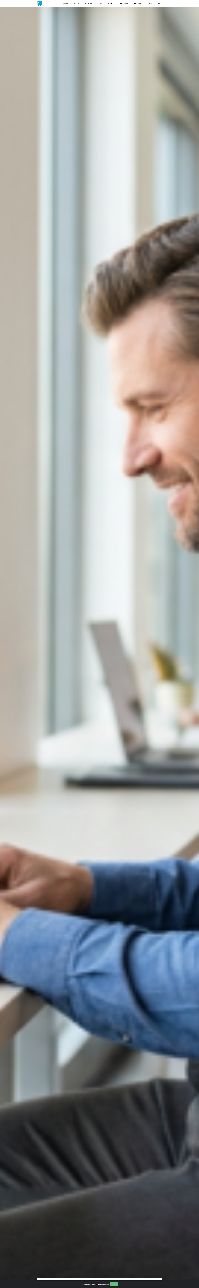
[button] (159, 3)
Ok (114, 1284)
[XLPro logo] (39, 1)
